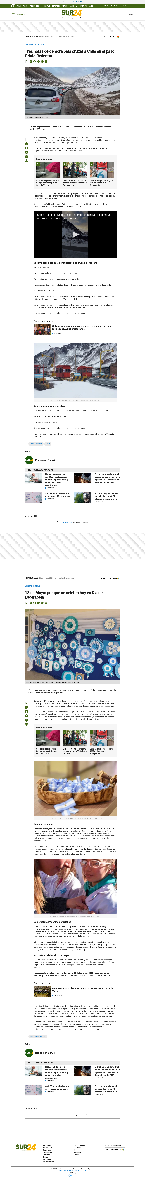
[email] (42, 61)
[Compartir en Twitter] (38, 61)
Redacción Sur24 (45, 460)
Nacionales (74, 6)
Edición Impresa (127, 6)
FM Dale (107, 6)
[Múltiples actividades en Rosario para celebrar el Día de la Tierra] (42, 991)
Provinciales (46, 6)
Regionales (34, 6)
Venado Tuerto (22, 6)
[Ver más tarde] (26, 61)
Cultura (64, 6)
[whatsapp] (31, 61)
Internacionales (86, 6)
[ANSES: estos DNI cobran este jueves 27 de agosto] (33, 497)
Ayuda (84, 1170)
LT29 (116, 6)
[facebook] (34, 61)
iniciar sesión (67, 522)
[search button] (13, 6)
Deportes (56, 6)
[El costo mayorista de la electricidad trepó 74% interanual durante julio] (82, 497)
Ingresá (130, 14)
